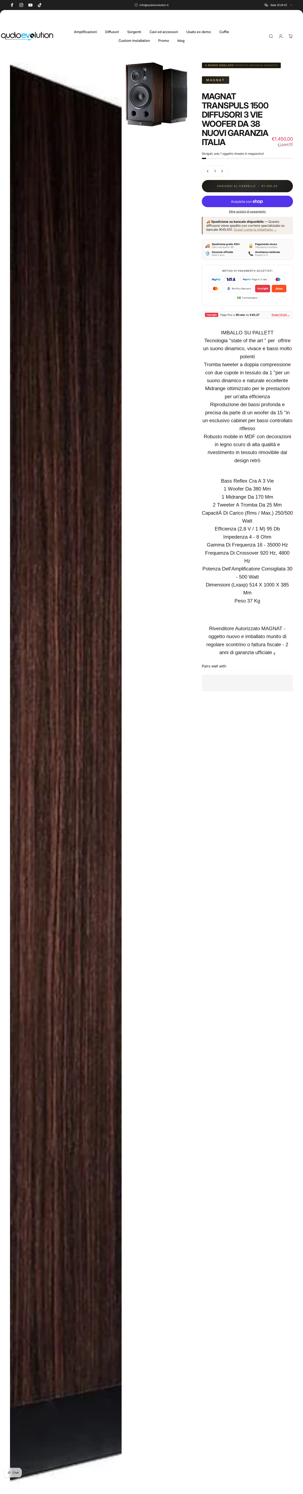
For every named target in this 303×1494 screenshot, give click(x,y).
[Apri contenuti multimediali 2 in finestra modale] (156, 94)
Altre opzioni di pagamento (247, 211)
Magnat (215, 80)
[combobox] (279, 5)
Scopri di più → (281, 314)
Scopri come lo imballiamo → (255, 230)
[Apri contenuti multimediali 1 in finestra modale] (66, 776)
